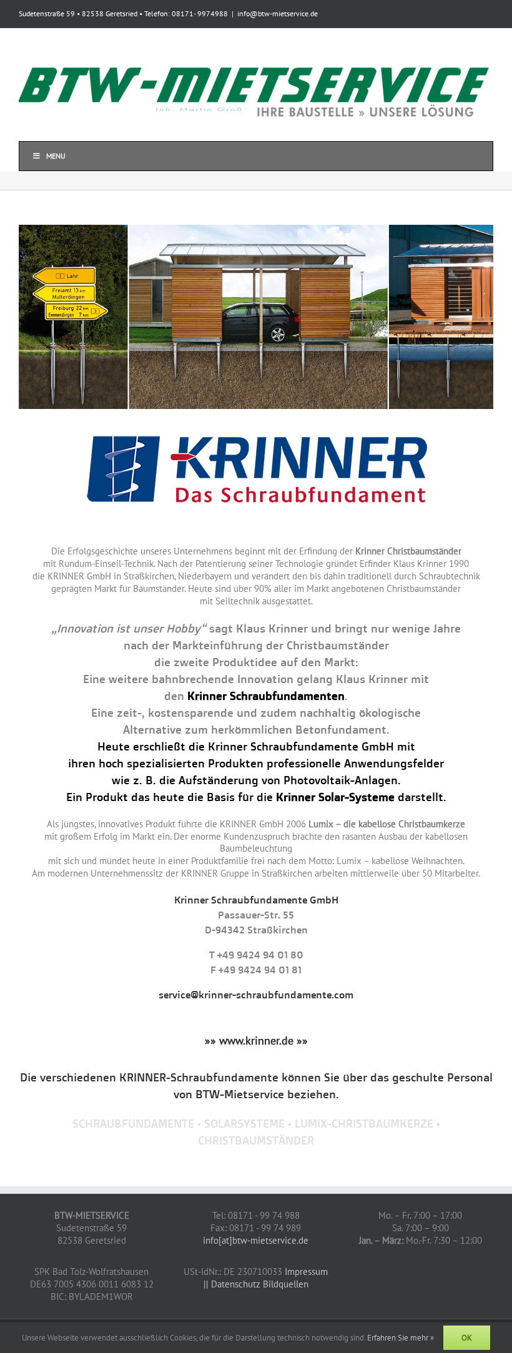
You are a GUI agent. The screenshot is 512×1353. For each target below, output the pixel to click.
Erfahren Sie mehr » (400, 1337)
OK (466, 1337)
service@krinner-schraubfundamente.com (256, 994)
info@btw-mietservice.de (277, 13)
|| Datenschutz (232, 1284)
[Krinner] (256, 229)
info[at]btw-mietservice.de (255, 1240)
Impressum (306, 1271)
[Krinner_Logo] (256, 427)
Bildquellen (285, 1284)
